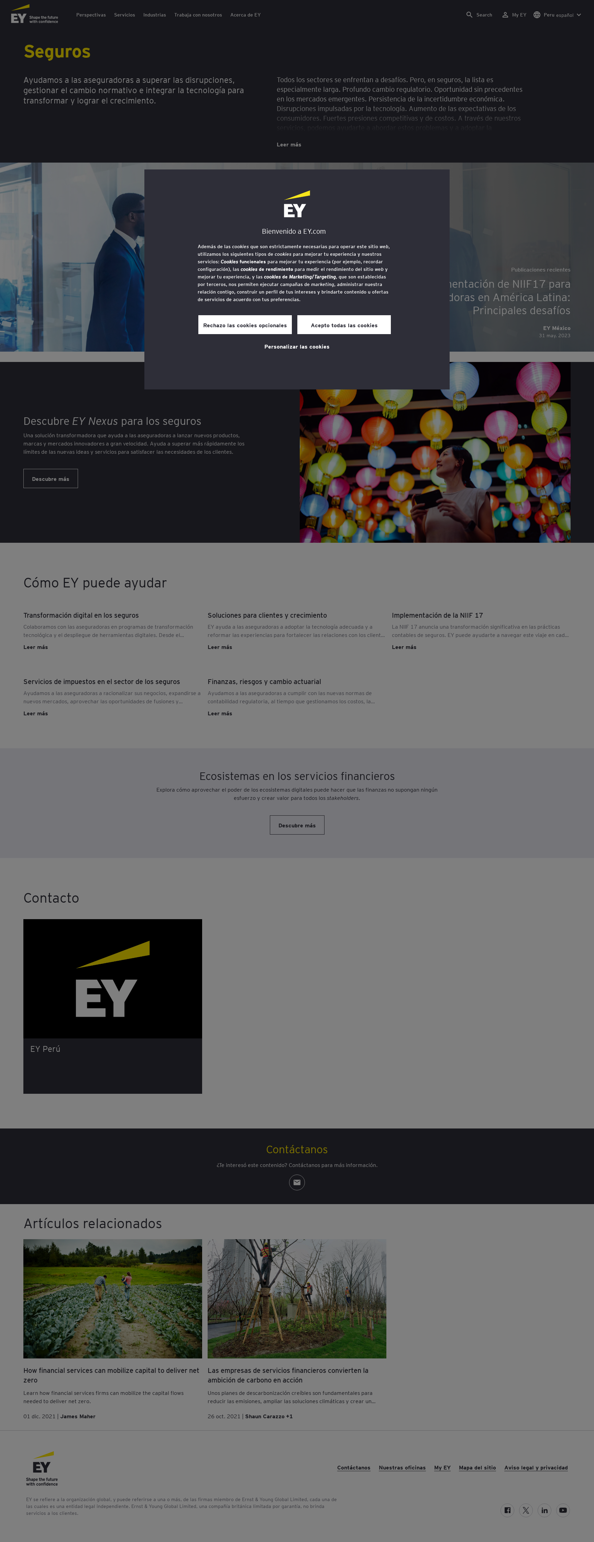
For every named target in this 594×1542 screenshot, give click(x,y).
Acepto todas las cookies (344, 325)
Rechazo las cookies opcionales (245, 325)
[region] (297, 279)
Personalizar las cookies (297, 346)
